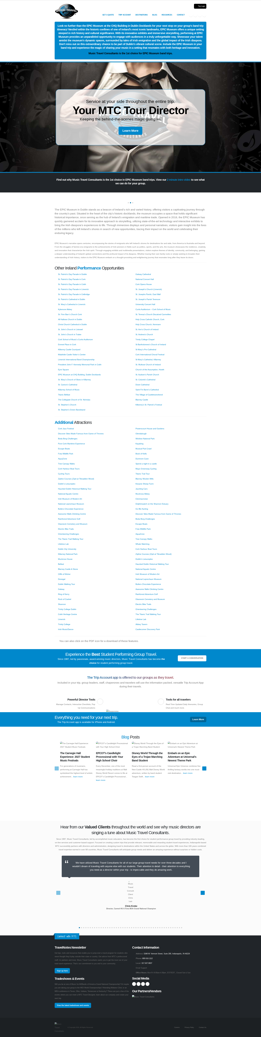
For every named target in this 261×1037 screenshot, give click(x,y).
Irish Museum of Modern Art (70, 499)
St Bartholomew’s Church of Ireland (151, 344)
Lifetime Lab (63, 544)
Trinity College (64, 624)
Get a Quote (108, 15)
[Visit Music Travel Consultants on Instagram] (195, 15)
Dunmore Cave (142, 459)
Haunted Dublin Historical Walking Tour (74, 489)
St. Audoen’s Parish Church (147, 375)
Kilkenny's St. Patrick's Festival (149, 405)
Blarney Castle (142, 400)
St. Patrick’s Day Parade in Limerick (73, 289)
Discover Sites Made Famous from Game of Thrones (81, 434)
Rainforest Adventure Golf (69, 519)
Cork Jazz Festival (66, 428)
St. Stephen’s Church (67, 405)
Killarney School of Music (69, 390)
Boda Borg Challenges (67, 439)
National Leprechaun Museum (71, 504)
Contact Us (202, 1027)
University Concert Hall (145, 304)
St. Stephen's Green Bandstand (71, 410)
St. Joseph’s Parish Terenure (148, 299)
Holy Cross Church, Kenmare (148, 324)
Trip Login (201, 6)
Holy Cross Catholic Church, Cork (150, 319)
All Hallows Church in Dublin (70, 319)
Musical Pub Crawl (143, 449)
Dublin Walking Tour (66, 584)
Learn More (130, 130)
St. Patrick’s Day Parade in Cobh (72, 284)
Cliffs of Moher (64, 574)
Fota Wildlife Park (65, 454)
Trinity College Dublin (67, 609)
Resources (167, 15)
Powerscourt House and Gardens (150, 428)
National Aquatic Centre (68, 494)
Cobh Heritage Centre (67, 614)
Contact (181, 15)
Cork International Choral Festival (150, 354)
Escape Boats (64, 449)
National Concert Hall (145, 279)
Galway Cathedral (143, 274)
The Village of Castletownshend (149, 395)
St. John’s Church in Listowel (70, 329)
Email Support (141, 968)
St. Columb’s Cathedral (145, 380)
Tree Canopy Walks (66, 464)
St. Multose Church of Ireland (148, 364)
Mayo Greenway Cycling (146, 469)
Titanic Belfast (64, 395)
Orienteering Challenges (68, 534)
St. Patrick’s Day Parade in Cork (72, 279)
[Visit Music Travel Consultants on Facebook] (191, 15)
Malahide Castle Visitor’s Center (72, 354)
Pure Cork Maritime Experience (71, 444)
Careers (177, 1027)
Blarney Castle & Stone (68, 569)
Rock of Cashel (64, 599)
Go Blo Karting (142, 509)
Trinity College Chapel (145, 339)
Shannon (62, 604)
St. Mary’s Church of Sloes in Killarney (74, 380)
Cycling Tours (64, 474)
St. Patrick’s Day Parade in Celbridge (74, 294)
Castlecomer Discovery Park (148, 629)
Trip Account (124, 15)
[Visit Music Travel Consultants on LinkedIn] (200, 15)
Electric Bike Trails (66, 529)
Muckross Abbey (143, 494)
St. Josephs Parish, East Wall (148, 294)
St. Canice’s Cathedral (67, 385)
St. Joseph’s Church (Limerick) (149, 289)
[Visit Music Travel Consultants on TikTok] (204, 15)
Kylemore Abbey (65, 309)
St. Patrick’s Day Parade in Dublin (72, 274)
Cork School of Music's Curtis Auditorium (75, 339)
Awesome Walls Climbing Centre (72, 514)
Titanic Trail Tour (143, 474)
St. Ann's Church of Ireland (147, 329)
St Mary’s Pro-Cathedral (146, 349)
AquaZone (62, 459)
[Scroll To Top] (256, 1034)
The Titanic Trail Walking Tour (70, 539)
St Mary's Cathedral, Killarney (148, 359)
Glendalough (141, 434)
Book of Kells (141, 454)
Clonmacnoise (142, 499)
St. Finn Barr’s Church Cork (70, 314)
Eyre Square (63, 369)
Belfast (61, 564)
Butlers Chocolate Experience (70, 509)
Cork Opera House (144, 284)
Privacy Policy (189, 1027)
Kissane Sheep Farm (145, 484)
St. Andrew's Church (144, 334)
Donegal (61, 579)
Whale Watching (142, 544)
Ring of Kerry (63, 594)
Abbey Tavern (141, 624)
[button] (128, 203)
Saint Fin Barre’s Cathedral (147, 390)
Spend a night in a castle (146, 464)
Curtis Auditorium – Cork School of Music (153, 309)
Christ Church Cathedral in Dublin (72, 324)
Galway (61, 589)
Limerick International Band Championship (76, 359)
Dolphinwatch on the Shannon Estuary (152, 504)
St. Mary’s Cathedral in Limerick (71, 304)
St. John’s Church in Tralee (69, 334)
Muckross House (65, 559)
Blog (154, 15)
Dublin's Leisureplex (66, 484)
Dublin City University (67, 549)
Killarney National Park (67, 554)
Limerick (61, 619)
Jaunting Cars (141, 489)
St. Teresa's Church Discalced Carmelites (153, 314)
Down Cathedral (142, 385)
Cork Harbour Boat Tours (69, 469)
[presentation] (57, 768)
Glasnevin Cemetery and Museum (72, 524)
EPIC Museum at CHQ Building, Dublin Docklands (79, 375)
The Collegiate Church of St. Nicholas (74, 400)
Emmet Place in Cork (67, 344)
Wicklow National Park (145, 439)
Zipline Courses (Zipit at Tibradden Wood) (76, 479)
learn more (78, 777)
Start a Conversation (192, 658)
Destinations (141, 15)
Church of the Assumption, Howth (150, 369)
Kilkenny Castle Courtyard (69, 349)
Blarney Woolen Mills (144, 479)
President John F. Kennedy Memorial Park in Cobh (79, 364)
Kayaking (139, 444)
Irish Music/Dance (65, 629)
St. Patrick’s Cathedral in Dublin (71, 299)
